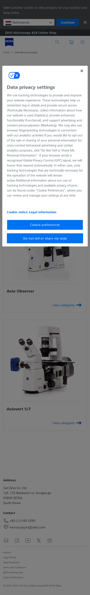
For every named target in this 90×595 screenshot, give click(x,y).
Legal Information (42, 212)
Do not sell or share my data (45, 238)
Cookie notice (18, 212)
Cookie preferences (45, 225)
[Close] (81, 70)
